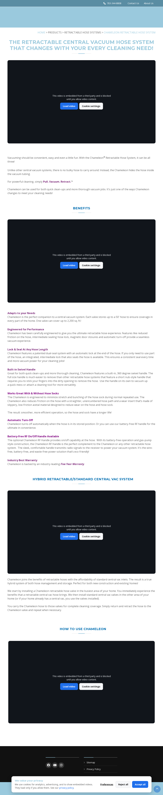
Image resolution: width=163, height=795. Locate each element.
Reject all (123, 784)
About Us (148, 3)
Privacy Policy (94, 769)
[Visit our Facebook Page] (48, 765)
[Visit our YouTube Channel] (55, 765)
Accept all (140, 784)
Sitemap (91, 762)
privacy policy (66, 787)
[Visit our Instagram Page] (61, 765)
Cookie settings (91, 106)
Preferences (106, 784)
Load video (69, 106)
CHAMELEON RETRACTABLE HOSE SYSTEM (130, 32)
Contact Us (133, 3)
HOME (41, 32)
